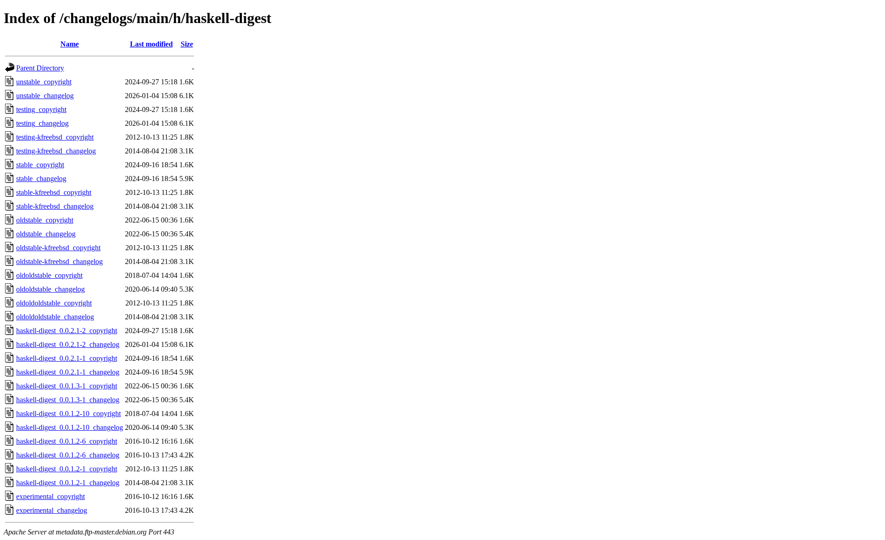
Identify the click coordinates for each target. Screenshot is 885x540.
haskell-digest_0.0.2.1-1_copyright (66, 358)
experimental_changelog (51, 510)
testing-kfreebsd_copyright (55, 137)
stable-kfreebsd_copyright (53, 192)
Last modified (151, 44)
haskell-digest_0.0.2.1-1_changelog (67, 372)
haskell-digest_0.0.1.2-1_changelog (67, 483)
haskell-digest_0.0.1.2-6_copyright (66, 441)
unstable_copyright (43, 82)
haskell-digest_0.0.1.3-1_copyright (66, 386)
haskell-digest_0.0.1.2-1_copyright (66, 469)
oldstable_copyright (44, 220)
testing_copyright (41, 109)
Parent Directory (40, 68)
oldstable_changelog (46, 234)
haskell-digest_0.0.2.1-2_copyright (66, 331)
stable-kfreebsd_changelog (55, 206)
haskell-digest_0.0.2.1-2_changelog (67, 344)
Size (187, 44)
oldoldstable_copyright (49, 275)
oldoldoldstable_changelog (55, 317)
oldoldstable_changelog (50, 289)
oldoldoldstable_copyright (54, 303)
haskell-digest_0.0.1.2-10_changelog (69, 427)
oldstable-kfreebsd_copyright (58, 248)
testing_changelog (42, 123)
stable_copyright (40, 165)
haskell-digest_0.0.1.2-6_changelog (67, 455)
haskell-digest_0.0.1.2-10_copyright (68, 413)
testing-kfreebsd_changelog (56, 151)
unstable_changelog (45, 96)
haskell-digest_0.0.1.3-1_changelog (67, 400)
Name (69, 44)
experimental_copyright (50, 496)
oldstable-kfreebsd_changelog (59, 261)
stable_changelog (41, 178)
